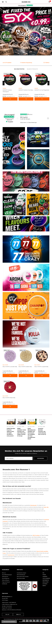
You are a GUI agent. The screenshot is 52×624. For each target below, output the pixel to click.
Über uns (4, 572)
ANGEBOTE (45, 576)
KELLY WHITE (5, 364)
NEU (43, 572)
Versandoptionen (5, 578)
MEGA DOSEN (45, 582)
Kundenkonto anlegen (21, 572)
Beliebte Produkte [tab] (32, 69)
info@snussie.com (13, 604)
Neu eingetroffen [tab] (19, 69)
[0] (49, 2)
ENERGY (44, 585)
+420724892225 (12, 602)
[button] (3, 2)
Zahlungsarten (5, 576)
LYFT (6, 509)
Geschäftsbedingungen (7, 574)
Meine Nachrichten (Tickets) (22, 576)
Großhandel (4, 583)
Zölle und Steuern (5, 580)
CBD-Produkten (36, 535)
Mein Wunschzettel (21, 578)
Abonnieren (40, 458)
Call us (7, 614)
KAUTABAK (45, 583)
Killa (47, 507)
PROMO (44, 574)
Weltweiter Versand (27, 62)
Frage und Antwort (6, 582)
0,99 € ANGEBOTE (46, 578)
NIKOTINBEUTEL (46, 580)
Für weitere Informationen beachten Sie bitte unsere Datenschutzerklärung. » (34, 621)
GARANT (20, 88)
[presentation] (4, 83)
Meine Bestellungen (21, 574)
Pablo (45, 507)
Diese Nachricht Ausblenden (9, 621)
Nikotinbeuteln (33, 505)
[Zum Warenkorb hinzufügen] (10, 99)
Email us (18, 614)
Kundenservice (11, 554)
